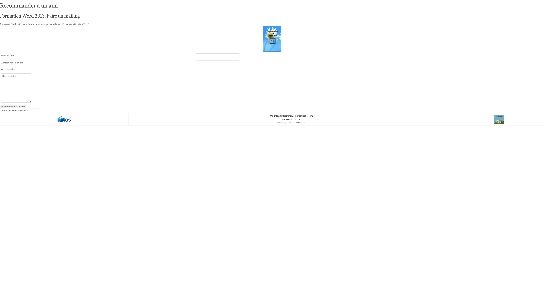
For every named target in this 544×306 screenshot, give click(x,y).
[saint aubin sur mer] (499, 119)
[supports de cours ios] (64, 119)
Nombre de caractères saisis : (14, 110)
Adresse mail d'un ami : (13, 62)
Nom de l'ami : (8, 55)
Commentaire (8, 69)
